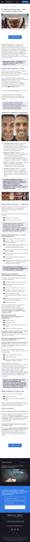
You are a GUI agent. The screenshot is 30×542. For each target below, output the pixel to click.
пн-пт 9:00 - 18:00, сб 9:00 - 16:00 (16, 522)
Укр (16, 533)
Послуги (14, 6)
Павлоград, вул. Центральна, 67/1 (16, 521)
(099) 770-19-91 (19, 526)
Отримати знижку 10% (15, 507)
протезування (11, 64)
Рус (13, 533)
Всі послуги (23, 462)
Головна (6, 6)
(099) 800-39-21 (12, 526)
